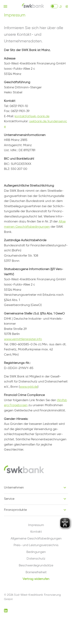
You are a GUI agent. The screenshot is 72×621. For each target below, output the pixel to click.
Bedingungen (36, 552)
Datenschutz (36, 558)
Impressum (36, 525)
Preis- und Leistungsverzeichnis (36, 545)
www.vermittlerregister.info (23, 339)
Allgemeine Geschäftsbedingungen (36, 538)
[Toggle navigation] (5, 6)
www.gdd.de (29, 387)
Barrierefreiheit (36, 572)
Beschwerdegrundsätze (36, 565)
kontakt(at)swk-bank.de (32, 116)
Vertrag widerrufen (36, 579)
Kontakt (36, 531)
